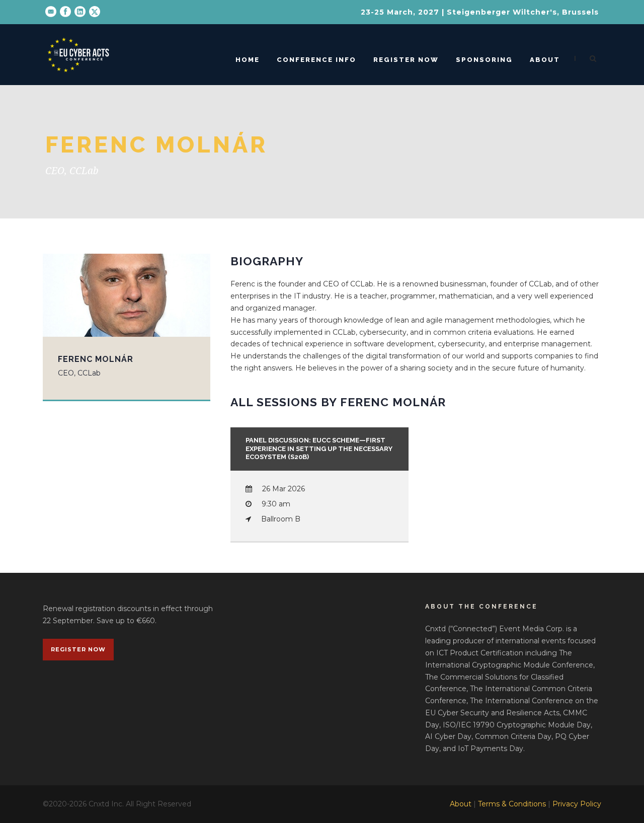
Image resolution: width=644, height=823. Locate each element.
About (545, 59)
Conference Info (316, 59)
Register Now (406, 59)
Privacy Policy (576, 803)
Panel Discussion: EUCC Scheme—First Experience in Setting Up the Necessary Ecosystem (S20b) (319, 448)
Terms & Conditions (512, 803)
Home (247, 59)
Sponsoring (484, 59)
